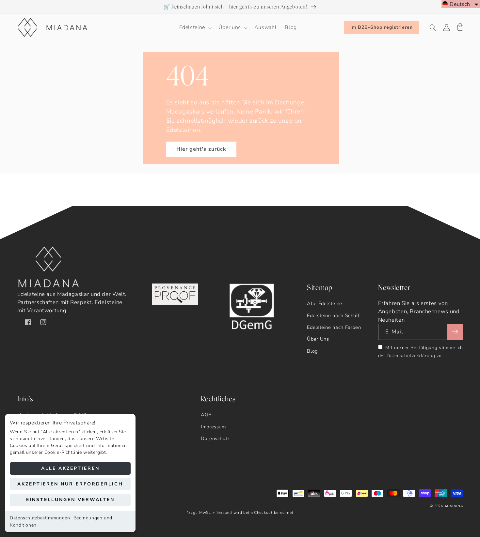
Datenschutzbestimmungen (40, 518)
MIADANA (454, 506)
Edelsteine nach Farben (334, 327)
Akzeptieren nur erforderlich (70, 484)
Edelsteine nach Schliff (333, 315)
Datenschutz (215, 438)
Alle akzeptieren (70, 468)
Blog (312, 351)
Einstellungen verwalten (70, 500)
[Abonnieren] (454, 332)
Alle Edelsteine (324, 303)
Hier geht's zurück (201, 149)
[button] (194, 27)
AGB (206, 414)
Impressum (213, 426)
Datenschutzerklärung (411, 356)
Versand (224, 512)
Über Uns (318, 339)
